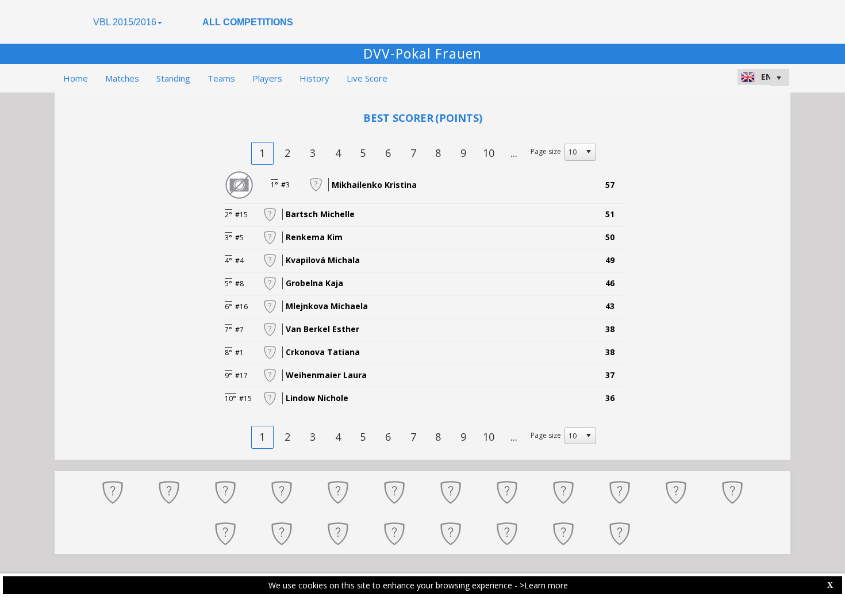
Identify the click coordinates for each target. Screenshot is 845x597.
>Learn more (544, 585)
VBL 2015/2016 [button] (124, 22)
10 (488, 153)
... (513, 153)
